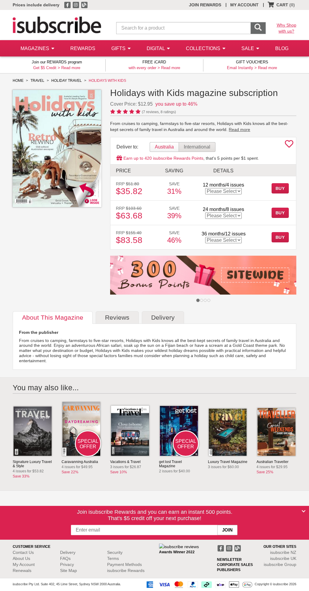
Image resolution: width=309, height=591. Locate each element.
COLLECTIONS (203, 48)
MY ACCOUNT (244, 4)
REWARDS (82, 48)
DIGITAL (156, 48)
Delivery (67, 552)
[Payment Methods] (198, 584)
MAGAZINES (35, 48)
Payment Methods (124, 564)
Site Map (68, 570)
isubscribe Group (280, 564)
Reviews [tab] (117, 317)
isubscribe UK (283, 558)
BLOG (281, 48)
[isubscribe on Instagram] (76, 4)
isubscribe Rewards (126, 570)
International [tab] (197, 146)
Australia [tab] (164, 146)
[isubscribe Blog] (84, 4)
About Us (21, 558)
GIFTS (119, 48)
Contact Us (23, 552)
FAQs (65, 558)
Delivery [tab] (163, 317)
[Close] (303, 511)
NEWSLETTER (229, 559)
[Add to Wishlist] (289, 145)
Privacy (67, 564)
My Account (24, 564)
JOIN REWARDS (205, 4)
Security (115, 552)
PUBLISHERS (229, 570)
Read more (70, 67)
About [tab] (52, 317)
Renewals (22, 570)
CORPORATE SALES (235, 565)
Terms (113, 558)
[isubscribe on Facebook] (68, 4)
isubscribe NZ (283, 552)
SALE (248, 48)
